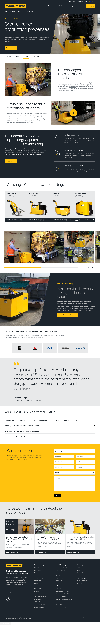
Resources (81, 6)
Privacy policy (91, 617)
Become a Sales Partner (82, 1)
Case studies (36, 56)
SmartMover (37, 580)
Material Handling (60, 570)
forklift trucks (72, 86)
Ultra (35, 573)
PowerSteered (38, 594)
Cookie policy (84, 617)
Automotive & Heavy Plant (62, 591)
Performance (37, 570)
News (78, 570)
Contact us (91, 6)
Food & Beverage (60, 604)
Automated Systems (39, 604)
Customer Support (82, 580)
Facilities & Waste (60, 602)
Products (43, 6)
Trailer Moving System (40, 596)
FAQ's (26, 56)
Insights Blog (59, 580)
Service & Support (62, 6)
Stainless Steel (38, 599)
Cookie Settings (5, 623)
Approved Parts (81, 583)
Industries (51, 6)
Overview (8, 56)
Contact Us (80, 573)
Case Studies (59, 578)
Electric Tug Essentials (61, 567)
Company (72, 6)
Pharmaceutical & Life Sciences (64, 594)
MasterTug (37, 583)
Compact (36, 567)
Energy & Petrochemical (62, 596)
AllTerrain (36, 591)
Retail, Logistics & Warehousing (64, 599)
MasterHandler (38, 588)
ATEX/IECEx (37, 602)
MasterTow (37, 586)
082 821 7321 (73, 1)
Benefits (18, 56)
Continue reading (10, 552)
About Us (79, 567)
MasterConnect (81, 586)
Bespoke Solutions (39, 607)
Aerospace (58, 588)
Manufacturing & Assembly (63, 607)
